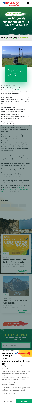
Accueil (3, 37)
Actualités (16, 37)
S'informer (9, 37)
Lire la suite (22, 270)
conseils (22, 206)
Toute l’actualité (13, 323)
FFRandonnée (20, 90)
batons (14, 206)
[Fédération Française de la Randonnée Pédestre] (11, 3)
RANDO (5, 254)
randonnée (6, 206)
